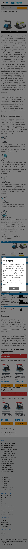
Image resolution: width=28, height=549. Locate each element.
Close (14, 288)
